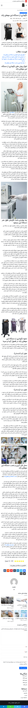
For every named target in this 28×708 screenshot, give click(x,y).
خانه (25, 10)
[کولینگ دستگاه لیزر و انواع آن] (21, 613)
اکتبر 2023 (25, 685)
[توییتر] (21, 570)
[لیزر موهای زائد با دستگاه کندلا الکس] (7, 600)
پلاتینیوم (25, 693)
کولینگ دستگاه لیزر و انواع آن (21, 618)
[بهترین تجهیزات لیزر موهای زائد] (7, 613)
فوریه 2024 (25, 678)
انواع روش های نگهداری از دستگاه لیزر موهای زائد (14, 55)
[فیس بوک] (24, 570)
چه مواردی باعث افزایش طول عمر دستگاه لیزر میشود (13, 57)
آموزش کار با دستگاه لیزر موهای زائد (22, 605)
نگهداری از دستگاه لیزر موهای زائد (17, 565)
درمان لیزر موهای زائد (9, 545)
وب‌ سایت (25, 657)
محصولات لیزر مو (20, 10)
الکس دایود (25, 691)
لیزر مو (26, 695)
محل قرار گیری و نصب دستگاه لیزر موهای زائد (15, 63)
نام (26, 646)
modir (24, 18)
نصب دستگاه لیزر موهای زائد (10, 476)
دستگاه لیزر (12, 112)
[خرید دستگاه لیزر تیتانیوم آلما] (23, 5)
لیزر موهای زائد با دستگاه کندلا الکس (7, 605)
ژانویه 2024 (25, 680)
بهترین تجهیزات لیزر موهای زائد (8, 619)
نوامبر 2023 (25, 682)
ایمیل (25, 652)
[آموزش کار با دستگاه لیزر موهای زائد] (21, 600)
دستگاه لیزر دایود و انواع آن (19, 1)
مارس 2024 (25, 676)
